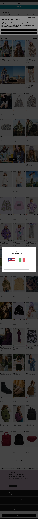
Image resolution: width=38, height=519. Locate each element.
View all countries (17, 265)
